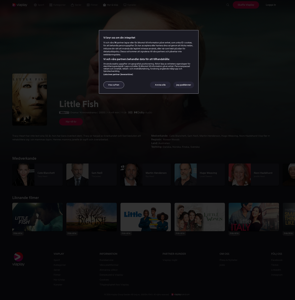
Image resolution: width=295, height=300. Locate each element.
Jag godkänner (183, 85)
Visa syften (113, 85)
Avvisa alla (160, 85)
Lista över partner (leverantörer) (118, 74)
